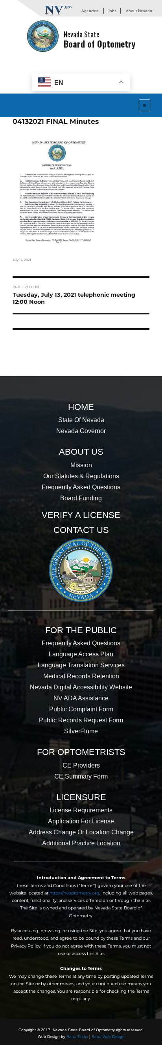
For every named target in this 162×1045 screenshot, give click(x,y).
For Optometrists (81, 752)
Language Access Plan (81, 654)
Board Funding (81, 498)
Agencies (89, 11)
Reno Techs (77, 1036)
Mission (81, 465)
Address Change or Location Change (81, 832)
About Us (81, 452)
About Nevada (139, 11)
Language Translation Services (81, 665)
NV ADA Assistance (81, 698)
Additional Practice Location (81, 843)
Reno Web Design (108, 1036)
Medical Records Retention (81, 676)
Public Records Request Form (81, 720)
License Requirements (81, 810)
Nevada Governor (81, 431)
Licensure (81, 797)
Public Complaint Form (81, 709)
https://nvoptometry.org (74, 893)
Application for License (81, 821)
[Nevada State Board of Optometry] (43, 36)
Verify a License (81, 515)
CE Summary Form (81, 776)
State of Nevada (81, 420)
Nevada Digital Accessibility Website (81, 687)
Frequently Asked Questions (81, 487)
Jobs (112, 11)
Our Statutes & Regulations (81, 476)
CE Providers (81, 765)
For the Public (81, 630)
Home (81, 407)
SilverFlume (81, 731)
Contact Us (81, 530)
